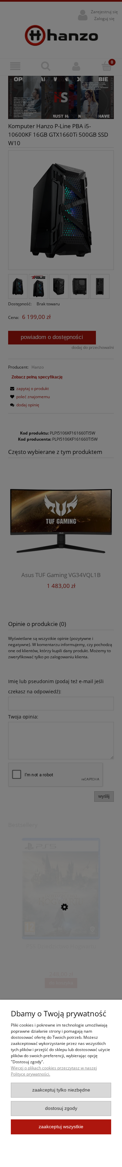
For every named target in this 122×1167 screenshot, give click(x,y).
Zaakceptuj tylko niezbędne (61, 1090)
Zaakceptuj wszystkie (61, 1126)
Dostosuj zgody (61, 1108)
